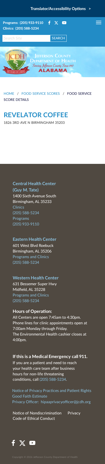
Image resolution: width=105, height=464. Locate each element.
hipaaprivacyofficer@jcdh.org (66, 402)
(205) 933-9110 (26, 224)
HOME (9, 93)
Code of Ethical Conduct (34, 419)
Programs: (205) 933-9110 (23, 23)
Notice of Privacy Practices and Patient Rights (51, 391)
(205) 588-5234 (26, 213)
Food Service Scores (40, 93)
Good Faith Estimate (29, 396)
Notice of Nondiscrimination (37, 413)
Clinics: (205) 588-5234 (21, 28)
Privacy (74, 413)
